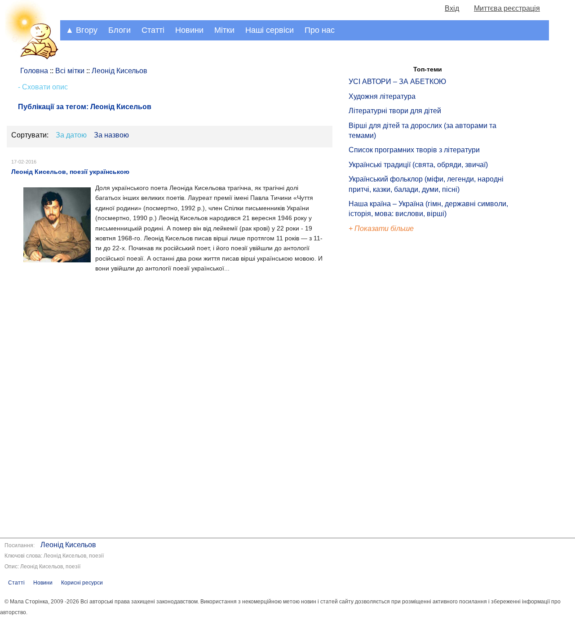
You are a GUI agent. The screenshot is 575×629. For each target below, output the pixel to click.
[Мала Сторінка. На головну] (30, 58)
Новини (189, 30)
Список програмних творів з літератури (414, 150)
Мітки (224, 30)
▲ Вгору (81, 30)
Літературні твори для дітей (395, 111)
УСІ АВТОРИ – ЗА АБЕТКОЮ (397, 81)
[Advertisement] (390, 386)
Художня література (382, 96)
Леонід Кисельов (68, 545)
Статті (153, 30)
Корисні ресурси (82, 583)
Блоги (119, 30)
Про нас (320, 30)
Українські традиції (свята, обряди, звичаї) (418, 164)
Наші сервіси (269, 30)
